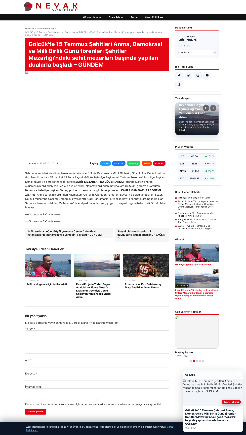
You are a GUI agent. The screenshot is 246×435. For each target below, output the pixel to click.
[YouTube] (207, 75)
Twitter (105, 163)
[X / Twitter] (188, 75)
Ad (28, 360)
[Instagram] (198, 75)
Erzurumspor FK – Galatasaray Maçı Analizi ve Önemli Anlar (196, 214)
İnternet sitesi (33, 386)
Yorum (30, 328)
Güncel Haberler (92, 17)
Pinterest (159, 163)
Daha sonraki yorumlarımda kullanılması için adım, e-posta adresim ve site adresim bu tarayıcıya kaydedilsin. (94, 404)
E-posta (31, 373)
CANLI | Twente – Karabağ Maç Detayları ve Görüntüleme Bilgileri (195, 227)
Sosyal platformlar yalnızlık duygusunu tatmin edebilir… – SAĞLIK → (141, 235)
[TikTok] (179, 85)
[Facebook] (179, 75)
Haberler (29, 28)
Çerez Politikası (154, 17)
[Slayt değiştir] (191, 361)
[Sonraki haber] (213, 108)
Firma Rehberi (116, 17)
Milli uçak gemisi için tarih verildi (194, 197)
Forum (134, 17)
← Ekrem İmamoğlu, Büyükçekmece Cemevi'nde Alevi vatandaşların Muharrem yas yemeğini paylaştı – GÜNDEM (64, 233)
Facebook (119, 163)
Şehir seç (184, 45)
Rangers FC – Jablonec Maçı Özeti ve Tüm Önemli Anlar (197, 220)
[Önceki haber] (206, 108)
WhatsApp (133, 163)
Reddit (147, 163)
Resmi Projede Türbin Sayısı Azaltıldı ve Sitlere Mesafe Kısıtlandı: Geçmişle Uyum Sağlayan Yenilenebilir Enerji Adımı (198, 205)
